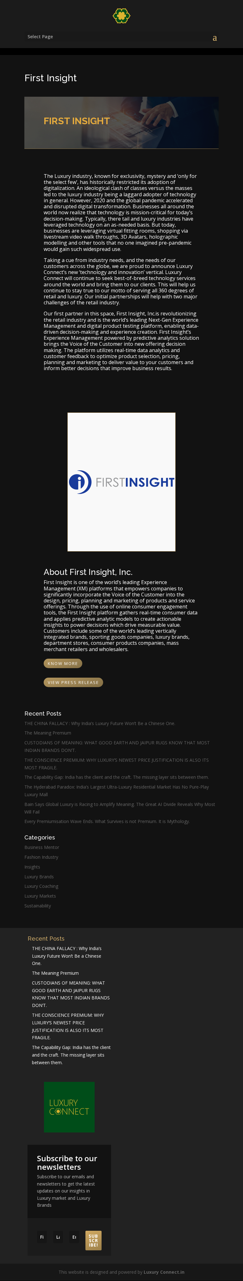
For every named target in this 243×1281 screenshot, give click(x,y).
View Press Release (73, 682)
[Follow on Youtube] (54, 1137)
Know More (63, 663)
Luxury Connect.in (164, 1272)
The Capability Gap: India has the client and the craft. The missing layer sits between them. (116, 777)
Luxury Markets (40, 896)
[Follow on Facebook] (37, 1137)
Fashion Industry (41, 857)
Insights (32, 867)
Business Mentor (41, 847)
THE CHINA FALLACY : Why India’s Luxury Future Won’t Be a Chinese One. (99, 723)
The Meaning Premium (47, 733)
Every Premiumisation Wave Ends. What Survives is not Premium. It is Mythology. (107, 821)
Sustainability (37, 906)
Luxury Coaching (41, 886)
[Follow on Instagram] (71, 1137)
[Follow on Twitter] (106, 1137)
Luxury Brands (39, 877)
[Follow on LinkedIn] (89, 1137)
